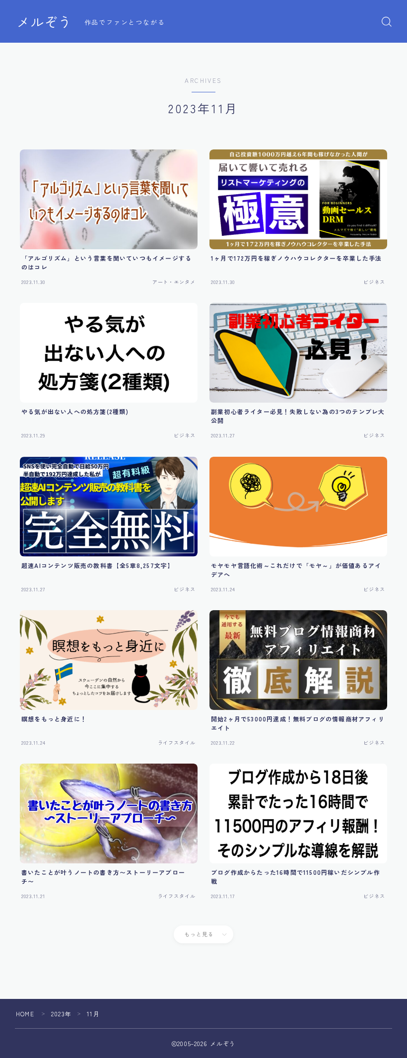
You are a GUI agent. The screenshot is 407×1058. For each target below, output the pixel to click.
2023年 (61, 1013)
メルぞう (44, 21)
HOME (25, 1013)
